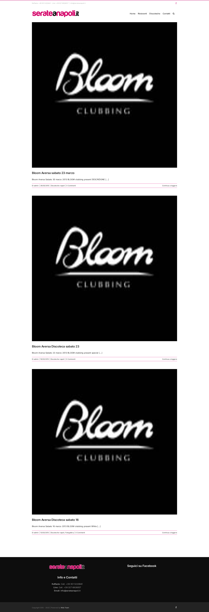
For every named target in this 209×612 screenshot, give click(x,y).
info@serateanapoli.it (78, 3)
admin (36, 186)
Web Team (65, 608)
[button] (174, 13)
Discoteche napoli (58, 186)
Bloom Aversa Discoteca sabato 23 (55, 346)
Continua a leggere (169, 186)
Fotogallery (69, 533)
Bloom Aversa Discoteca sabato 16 (55, 520)
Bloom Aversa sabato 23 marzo (53, 173)
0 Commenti (71, 186)
